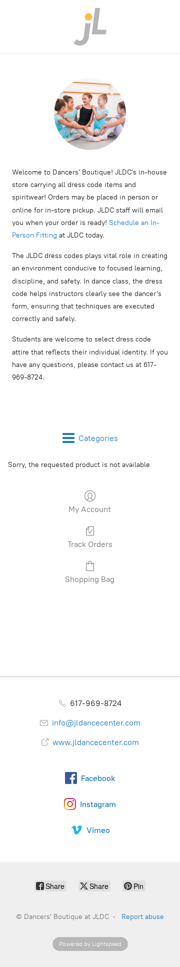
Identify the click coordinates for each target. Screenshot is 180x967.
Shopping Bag (89, 579)
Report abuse (143, 916)
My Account (89, 509)
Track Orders (90, 544)
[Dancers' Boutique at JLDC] (90, 26)
